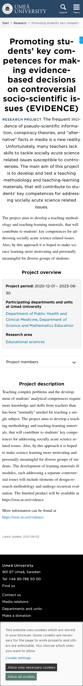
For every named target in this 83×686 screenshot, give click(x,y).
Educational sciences (25, 341)
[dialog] (41, 654)
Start (5, 23)
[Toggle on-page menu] (81, 40)
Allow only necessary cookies (31, 667)
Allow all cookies (21, 677)
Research (20, 23)
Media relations (15, 601)
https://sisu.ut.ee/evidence (23, 517)
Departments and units (22, 608)
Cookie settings (18, 658)
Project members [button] (22, 361)
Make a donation (16, 615)
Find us (8, 585)
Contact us (11, 595)
